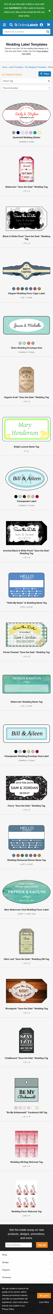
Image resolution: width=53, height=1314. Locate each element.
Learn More (44, 1302)
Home (4, 67)
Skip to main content (10, 13)
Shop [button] (4, 1254)
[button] (4, 24)
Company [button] (6, 1277)
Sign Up (42, 1245)
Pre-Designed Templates (35, 67)
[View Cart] (48, 24)
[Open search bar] (11, 24)
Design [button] (5, 1262)
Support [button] (6, 1269)
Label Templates (16, 67)
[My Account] (41, 24)
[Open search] (47, 31)
